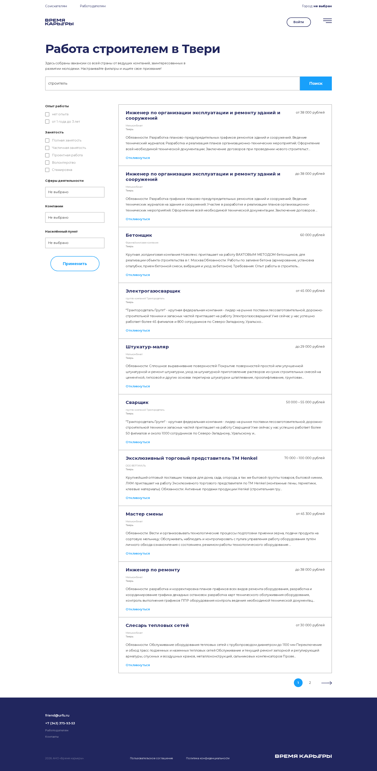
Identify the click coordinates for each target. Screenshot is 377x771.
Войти (298, 22)
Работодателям (92, 6)
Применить (75, 263)
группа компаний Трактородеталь (145, 298)
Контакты (51, 736)
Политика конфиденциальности (208, 758)
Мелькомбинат (134, 125)
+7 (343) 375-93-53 (60, 723)
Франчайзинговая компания (142, 242)
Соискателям (56, 6)
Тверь (129, 129)
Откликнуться (138, 158)
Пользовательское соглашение (151, 758)
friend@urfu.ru (57, 715)
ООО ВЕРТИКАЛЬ (136, 465)
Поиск (315, 83)
